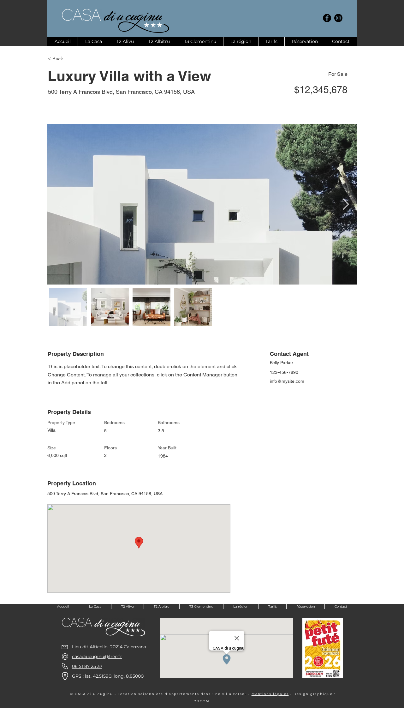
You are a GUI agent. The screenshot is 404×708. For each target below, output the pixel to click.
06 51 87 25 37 (87, 666)
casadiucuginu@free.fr (97, 656)
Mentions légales (270, 694)
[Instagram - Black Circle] (338, 18)
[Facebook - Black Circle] (327, 18)
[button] (70, 58)
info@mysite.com (287, 381)
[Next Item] (345, 204)
